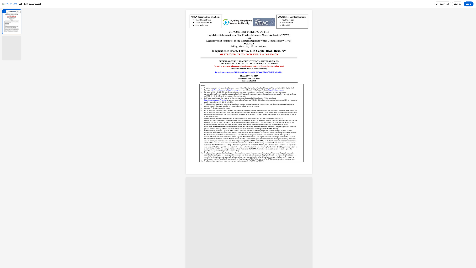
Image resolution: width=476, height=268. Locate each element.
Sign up (457, 4)
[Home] (9, 4)
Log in (468, 4)
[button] (11, 22)
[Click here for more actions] (430, 3)
